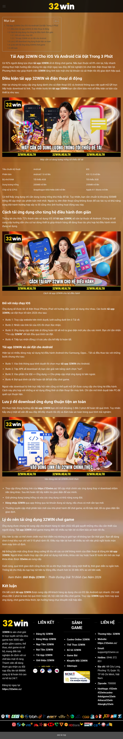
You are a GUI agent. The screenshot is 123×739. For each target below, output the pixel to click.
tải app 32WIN (42, 408)
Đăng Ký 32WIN (44, 633)
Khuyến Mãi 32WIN (77, 660)
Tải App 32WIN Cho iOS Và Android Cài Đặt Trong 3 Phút (32, 25)
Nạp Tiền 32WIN (45, 644)
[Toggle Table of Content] (54, 21)
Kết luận (14, 48)
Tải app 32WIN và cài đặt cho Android (30, 38)
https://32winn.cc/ (107, 643)
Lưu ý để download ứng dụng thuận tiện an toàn (31, 41)
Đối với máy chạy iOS (23, 35)
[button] (4, 6)
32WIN (41, 70)
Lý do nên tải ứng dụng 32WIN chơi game (28, 45)
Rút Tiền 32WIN (44, 649)
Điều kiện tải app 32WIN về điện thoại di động (30, 29)
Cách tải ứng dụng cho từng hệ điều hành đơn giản (32, 32)
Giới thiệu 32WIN (34, 577)
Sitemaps (72, 666)
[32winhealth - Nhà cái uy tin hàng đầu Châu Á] (61, 6)
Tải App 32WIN (44, 655)
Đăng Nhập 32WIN (46, 639)
